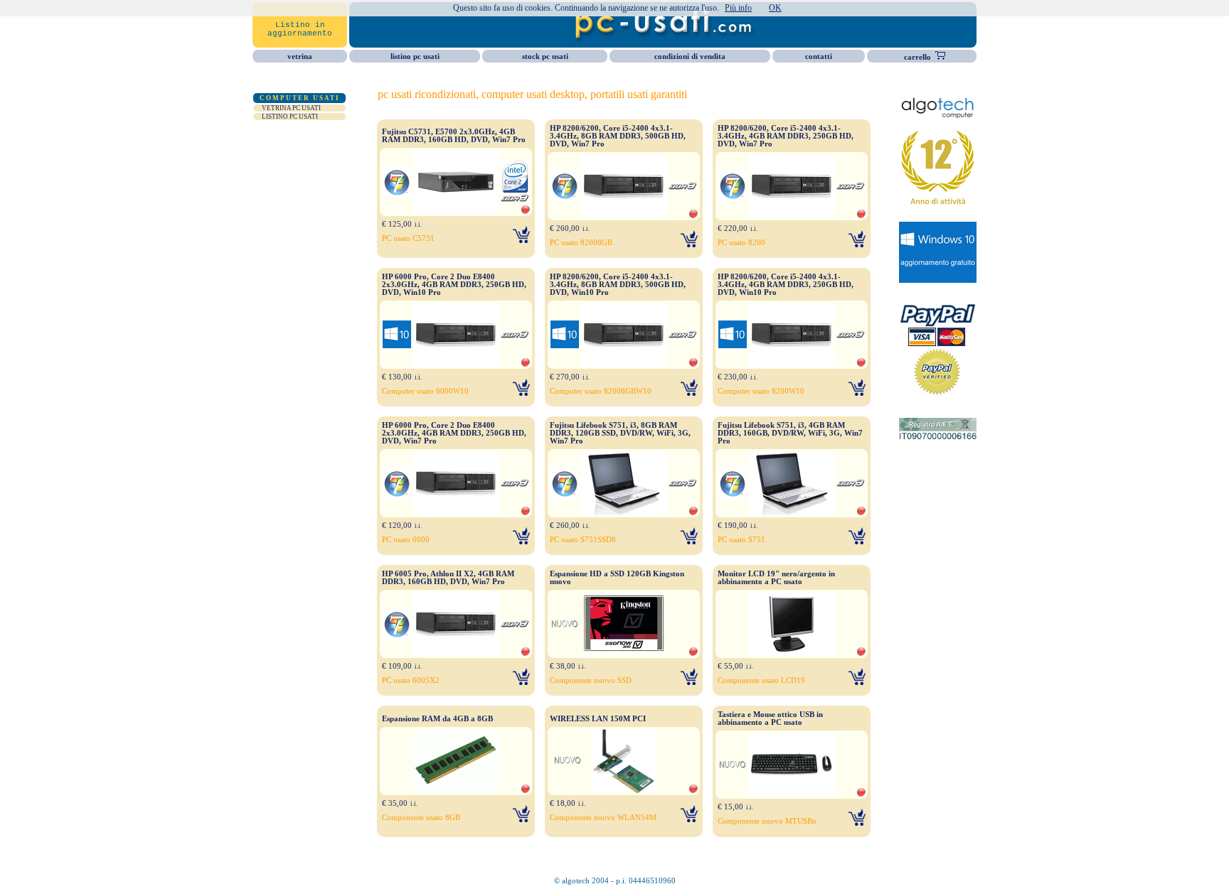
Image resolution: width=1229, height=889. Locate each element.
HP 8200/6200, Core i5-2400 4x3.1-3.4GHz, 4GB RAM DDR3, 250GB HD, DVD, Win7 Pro (785, 136)
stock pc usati (545, 56)
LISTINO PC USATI (290, 116)
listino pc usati (415, 56)
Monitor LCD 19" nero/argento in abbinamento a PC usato (776, 578)
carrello (916, 57)
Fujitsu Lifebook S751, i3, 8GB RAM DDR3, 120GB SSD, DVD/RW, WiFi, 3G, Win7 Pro (620, 433)
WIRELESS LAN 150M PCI (598, 719)
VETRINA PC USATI (291, 108)
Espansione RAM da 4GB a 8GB (437, 719)
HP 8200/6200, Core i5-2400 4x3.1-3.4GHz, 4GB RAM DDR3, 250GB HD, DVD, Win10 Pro (785, 284)
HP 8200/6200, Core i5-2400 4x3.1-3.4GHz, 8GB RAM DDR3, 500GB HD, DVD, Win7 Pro (618, 136)
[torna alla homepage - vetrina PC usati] (663, 41)
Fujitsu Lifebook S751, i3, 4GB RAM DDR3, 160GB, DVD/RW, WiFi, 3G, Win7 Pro (790, 433)
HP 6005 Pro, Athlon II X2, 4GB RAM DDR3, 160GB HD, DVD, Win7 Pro (448, 578)
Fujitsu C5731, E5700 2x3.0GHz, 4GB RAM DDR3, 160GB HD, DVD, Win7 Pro (454, 136)
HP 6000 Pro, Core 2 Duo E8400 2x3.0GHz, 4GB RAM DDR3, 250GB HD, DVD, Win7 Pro (454, 433)
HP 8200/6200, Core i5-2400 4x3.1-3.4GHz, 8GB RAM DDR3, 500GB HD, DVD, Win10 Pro (618, 284)
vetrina (299, 56)
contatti (819, 56)
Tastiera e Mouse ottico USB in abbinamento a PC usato (770, 718)
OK (775, 8)
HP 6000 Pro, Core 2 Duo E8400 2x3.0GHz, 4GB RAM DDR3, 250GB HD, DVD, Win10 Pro (454, 284)
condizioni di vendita (689, 56)
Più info (738, 8)
